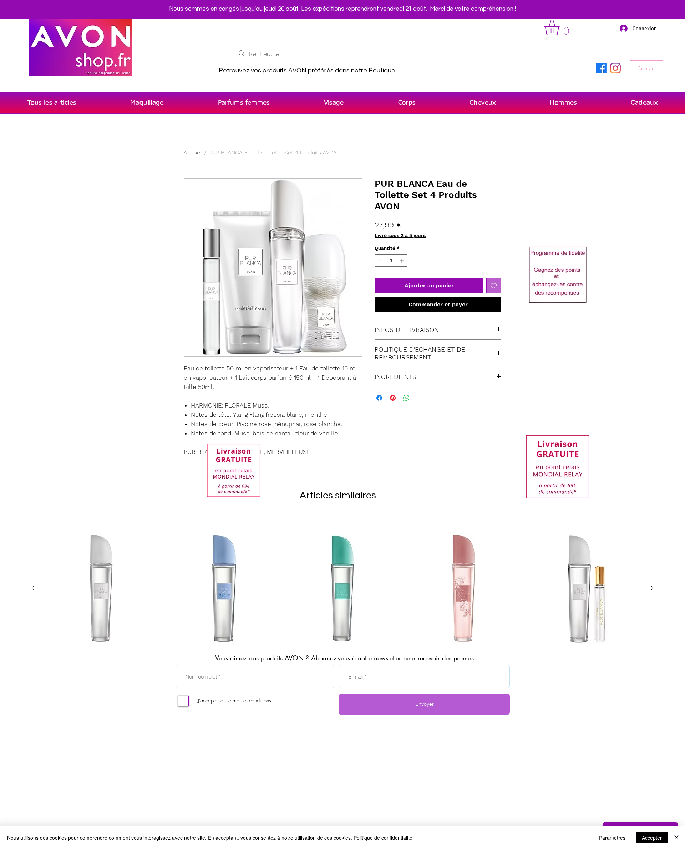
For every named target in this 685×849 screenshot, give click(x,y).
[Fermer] (676, 837)
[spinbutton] (391, 261)
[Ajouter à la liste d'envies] (493, 285)
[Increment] (402, 261)
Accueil (193, 152)
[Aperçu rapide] (100, 588)
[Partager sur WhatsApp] (406, 398)
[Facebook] (601, 68)
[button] (560, 27)
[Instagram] (615, 68)
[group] (342, 588)
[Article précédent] (33, 588)
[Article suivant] (652, 588)
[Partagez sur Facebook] (379, 398)
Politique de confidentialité (383, 837)
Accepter (652, 837)
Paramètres (612, 837)
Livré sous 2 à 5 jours (400, 235)
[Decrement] (380, 261)
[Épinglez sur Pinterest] (393, 398)
